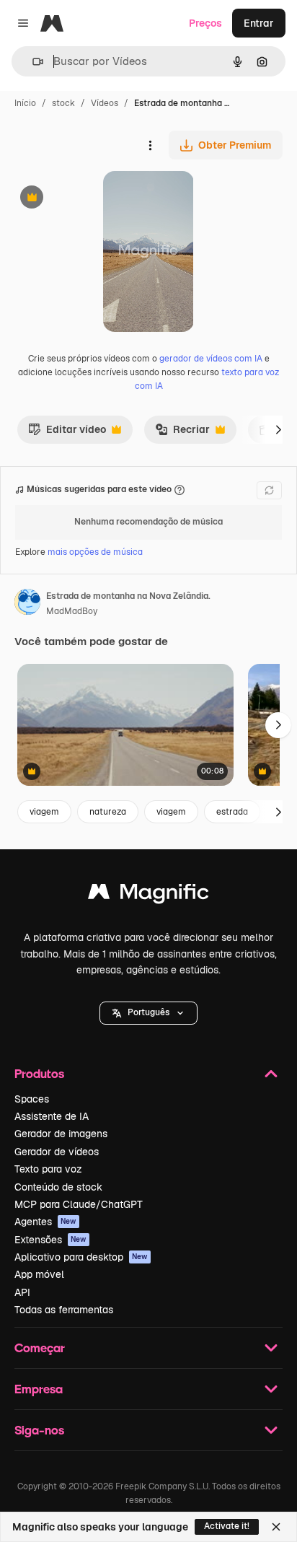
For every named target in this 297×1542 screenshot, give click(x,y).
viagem (44, 812)
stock (63, 103)
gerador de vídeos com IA (210, 358)
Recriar (182, 433)
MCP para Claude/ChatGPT (78, 1204)
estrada (232, 812)
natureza (107, 812)
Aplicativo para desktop (81, 1256)
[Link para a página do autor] (27, 604)
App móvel (39, 1274)
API (22, 1292)
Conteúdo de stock (58, 1186)
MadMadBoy (71, 611)
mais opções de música (95, 552)
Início (25, 103)
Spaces (31, 1098)
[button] (148, 1013)
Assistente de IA (51, 1116)
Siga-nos (39, 1429)
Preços (205, 23)
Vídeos (104, 103)
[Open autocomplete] (32, 61)
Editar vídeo (67, 433)
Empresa (38, 1388)
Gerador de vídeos (56, 1151)
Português (148, 1012)
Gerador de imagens (60, 1133)
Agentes (45, 1221)
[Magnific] (148, 895)
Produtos (39, 1073)
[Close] (276, 1527)
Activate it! (226, 1526)
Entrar (259, 23)
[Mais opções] (150, 145)
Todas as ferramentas (63, 1309)
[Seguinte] (278, 429)
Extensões (50, 1239)
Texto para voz (48, 1168)
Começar (39, 1347)
